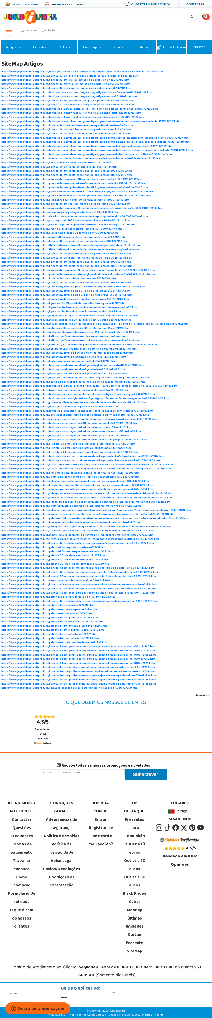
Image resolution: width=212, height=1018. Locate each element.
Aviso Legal (61, 861)
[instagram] (159, 827)
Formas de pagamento (22, 848)
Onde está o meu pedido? (100, 840)
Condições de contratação (62, 881)
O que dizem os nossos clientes (21, 918)
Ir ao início (202, 695)
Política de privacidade (61, 848)
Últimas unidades (173, 48)
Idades (144, 48)
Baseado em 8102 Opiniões (42, 729)
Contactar (22, 820)
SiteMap (134, 951)
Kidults (119, 48)
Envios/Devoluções (61, 869)
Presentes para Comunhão (134, 828)
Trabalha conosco (21, 865)
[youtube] (200, 827)
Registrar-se (101, 828)
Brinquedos (13, 48)
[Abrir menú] (9, 30)
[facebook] (176, 827)
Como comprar (21, 881)
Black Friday (134, 894)
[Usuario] (192, 17)
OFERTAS (199, 48)
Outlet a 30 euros (134, 881)
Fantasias (39, 48)
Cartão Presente (134, 939)
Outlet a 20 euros (134, 865)
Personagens (91, 48)
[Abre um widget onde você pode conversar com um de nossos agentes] (37, 1008)
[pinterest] (192, 827)
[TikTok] (168, 827)
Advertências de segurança (61, 824)
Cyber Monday (134, 906)
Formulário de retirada (21, 898)
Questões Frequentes (22, 832)
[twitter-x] (184, 827)
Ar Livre (64, 48)
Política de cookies (62, 836)
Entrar (101, 820)
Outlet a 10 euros (134, 848)
